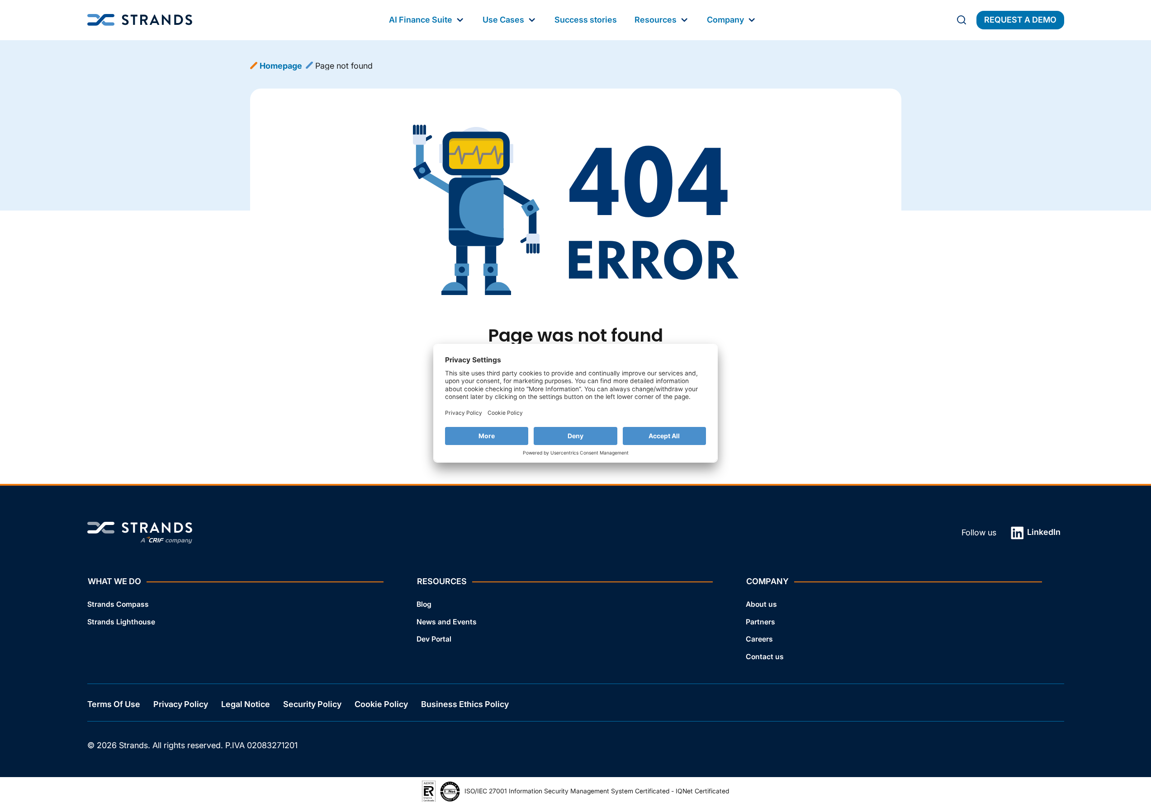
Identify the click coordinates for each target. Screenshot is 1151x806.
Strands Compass (118, 604)
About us (761, 604)
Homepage (281, 65)
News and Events (447, 622)
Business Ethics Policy (465, 704)
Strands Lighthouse (121, 622)
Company (725, 19)
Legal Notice (245, 704)
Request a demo (1020, 19)
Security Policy (312, 704)
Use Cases (503, 19)
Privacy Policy (180, 704)
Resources (656, 19)
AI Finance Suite (420, 19)
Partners (760, 622)
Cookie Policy (381, 704)
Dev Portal (434, 639)
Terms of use (113, 704)
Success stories (585, 19)
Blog (424, 604)
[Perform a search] (961, 20)
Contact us (765, 656)
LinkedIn (1043, 532)
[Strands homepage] (139, 20)
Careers (759, 639)
